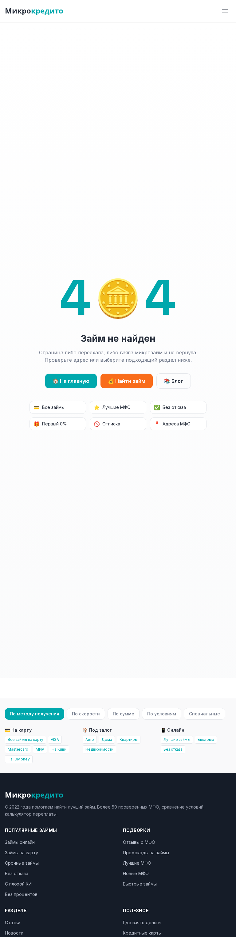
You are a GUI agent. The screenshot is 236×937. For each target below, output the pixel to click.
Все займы (49, 407)
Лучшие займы (176, 739)
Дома (106, 739)
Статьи (12, 922)
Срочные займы (22, 863)
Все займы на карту (25, 739)
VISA (55, 739)
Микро (34, 11)
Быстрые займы (140, 883)
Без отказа (170, 407)
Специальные (204, 713)
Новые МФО (136, 873)
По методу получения (34, 713)
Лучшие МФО (112, 407)
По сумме (123, 713)
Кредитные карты (142, 932)
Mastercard (18, 749)
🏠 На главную (71, 381)
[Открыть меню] (225, 11)
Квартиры (129, 739)
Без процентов (21, 894)
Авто (89, 739)
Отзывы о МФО (139, 842)
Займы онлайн (20, 842)
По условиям (161, 713)
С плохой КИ (18, 883)
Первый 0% (50, 424)
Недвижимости (99, 749)
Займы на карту (21, 852)
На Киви (59, 749)
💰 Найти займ (126, 381)
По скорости (86, 713)
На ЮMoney (19, 759)
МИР (40, 749)
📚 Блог (173, 381)
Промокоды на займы (146, 852)
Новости (14, 932)
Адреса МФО (172, 424)
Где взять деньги (142, 922)
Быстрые (206, 739)
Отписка (107, 424)
